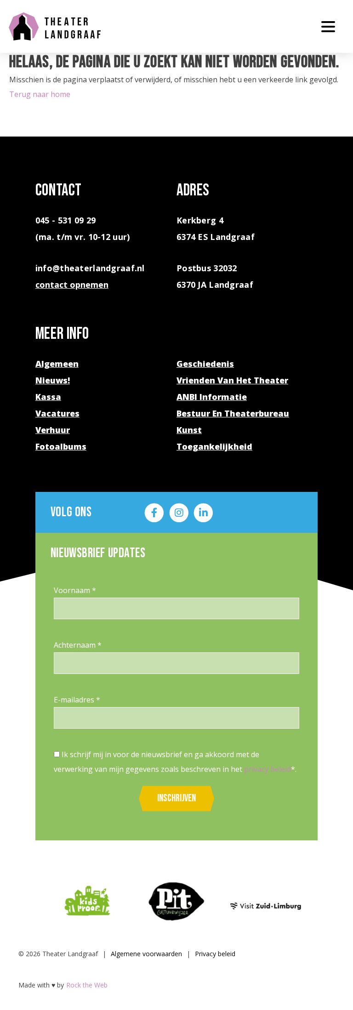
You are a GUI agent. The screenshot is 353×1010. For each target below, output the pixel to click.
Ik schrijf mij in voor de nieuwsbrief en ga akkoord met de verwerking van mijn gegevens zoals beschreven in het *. (175, 761)
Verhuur (52, 429)
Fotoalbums (60, 446)
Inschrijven (176, 798)
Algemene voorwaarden (146, 953)
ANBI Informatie (211, 396)
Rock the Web (87, 985)
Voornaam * (75, 590)
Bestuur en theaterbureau (232, 413)
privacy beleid (267, 769)
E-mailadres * (77, 700)
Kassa (48, 396)
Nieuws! (52, 380)
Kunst (189, 429)
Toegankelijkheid (214, 446)
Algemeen (57, 363)
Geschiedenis (205, 363)
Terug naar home (39, 94)
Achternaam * (78, 645)
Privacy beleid (215, 953)
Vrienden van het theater (232, 380)
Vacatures (57, 413)
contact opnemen (71, 284)
